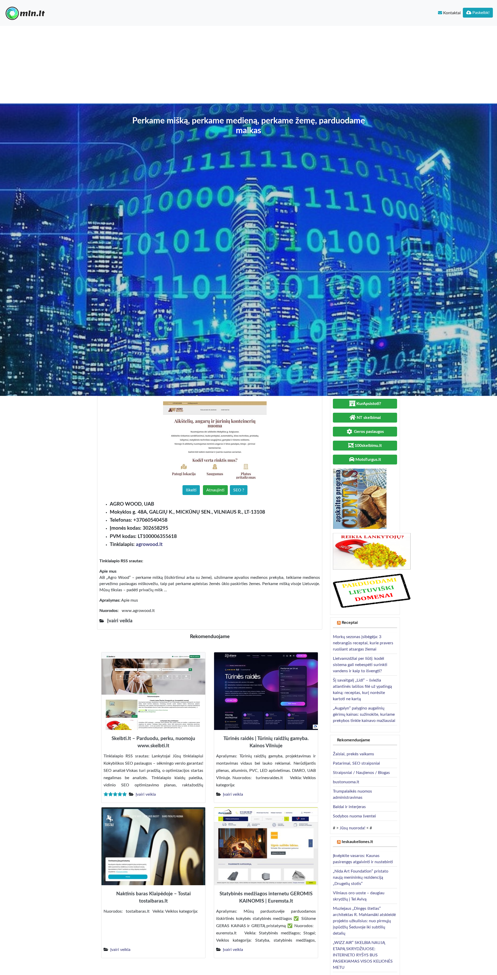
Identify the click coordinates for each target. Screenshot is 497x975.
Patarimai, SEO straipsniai (356, 763)
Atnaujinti (215, 490)
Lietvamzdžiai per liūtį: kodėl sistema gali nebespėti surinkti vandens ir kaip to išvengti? (360, 664)
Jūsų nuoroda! (352, 828)
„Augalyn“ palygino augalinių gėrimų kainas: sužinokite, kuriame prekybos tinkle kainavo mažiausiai (364, 714)
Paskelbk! (480, 13)
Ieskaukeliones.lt (357, 842)
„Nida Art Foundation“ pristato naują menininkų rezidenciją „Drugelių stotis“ (360, 877)
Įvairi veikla (146, 794)
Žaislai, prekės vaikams (353, 754)
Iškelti (191, 490)
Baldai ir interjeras (349, 807)
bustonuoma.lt (346, 782)
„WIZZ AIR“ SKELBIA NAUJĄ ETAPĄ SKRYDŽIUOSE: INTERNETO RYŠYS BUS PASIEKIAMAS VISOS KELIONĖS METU (363, 955)
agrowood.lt (149, 544)
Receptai (350, 623)
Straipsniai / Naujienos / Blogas (361, 773)
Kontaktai (451, 13)
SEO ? (238, 490)
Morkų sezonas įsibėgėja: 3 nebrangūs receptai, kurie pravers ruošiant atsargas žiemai (363, 643)
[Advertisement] (248, 64)
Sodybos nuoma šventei (354, 816)
